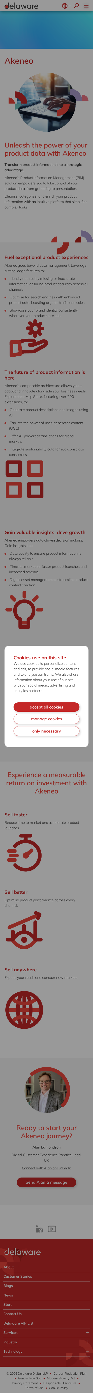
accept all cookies (46, 707)
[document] (46, 696)
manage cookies (46, 718)
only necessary (46, 731)
